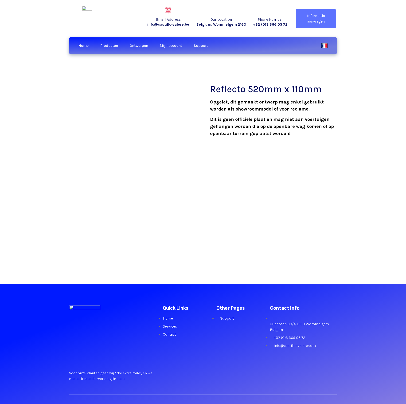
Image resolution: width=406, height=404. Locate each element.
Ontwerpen (139, 45)
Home (83, 45)
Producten (109, 45)
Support (201, 45)
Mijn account (171, 45)
